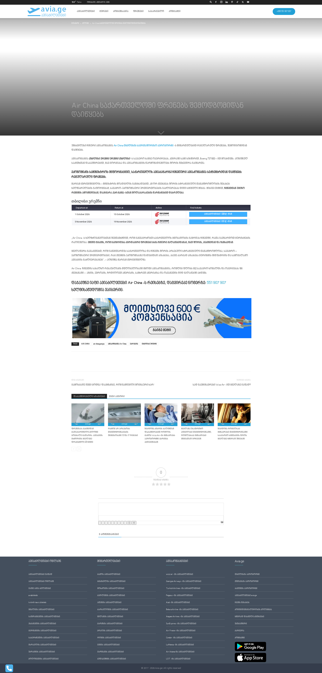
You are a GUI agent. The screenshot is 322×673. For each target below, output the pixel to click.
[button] (210, 2)
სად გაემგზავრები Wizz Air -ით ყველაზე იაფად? (222, 384)
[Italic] (103, 523)
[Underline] (106, 523)
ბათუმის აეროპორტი (246, 588)
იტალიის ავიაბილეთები (41, 609)
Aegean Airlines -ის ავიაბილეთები (183, 616)
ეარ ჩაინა (134, 344)
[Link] (125, 523)
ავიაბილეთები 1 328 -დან (218, 214)
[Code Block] (122, 523)
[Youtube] (248, 2)
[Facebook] (215, 2)
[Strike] (109, 523)
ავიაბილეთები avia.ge (246, 595)
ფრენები (138, 11)
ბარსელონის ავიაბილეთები (112, 609)
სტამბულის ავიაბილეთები (111, 581)
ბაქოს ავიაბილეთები (108, 574)
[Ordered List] (112, 523)
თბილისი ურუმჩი (149, 344)
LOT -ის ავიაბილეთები (178, 659)
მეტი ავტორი (117, 396)
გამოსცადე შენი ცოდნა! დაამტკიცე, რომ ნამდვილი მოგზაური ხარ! (112, 384)
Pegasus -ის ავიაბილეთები (179, 595)
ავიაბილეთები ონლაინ (41, 581)
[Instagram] (221, 2)
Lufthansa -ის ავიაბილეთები (180, 645)
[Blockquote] (119, 523)
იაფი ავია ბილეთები (40, 588)
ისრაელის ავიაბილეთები (42, 645)
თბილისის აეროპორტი (247, 574)
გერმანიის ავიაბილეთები (42, 631)
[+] (134, 523)
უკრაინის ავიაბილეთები (42, 652)
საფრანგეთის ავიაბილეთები (44, 616)
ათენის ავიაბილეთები (109, 602)
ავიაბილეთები (86, 11)
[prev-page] (73, 449)
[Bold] (99, 523)
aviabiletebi (33, 595)
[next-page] (79, 449)
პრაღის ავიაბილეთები (109, 631)
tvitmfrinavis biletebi (37, 602)
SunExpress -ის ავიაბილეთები (181, 624)
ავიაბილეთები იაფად (40, 574)
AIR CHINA (85, 344)
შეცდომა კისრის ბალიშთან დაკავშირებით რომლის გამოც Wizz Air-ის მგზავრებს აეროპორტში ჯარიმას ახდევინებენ (160, 436)
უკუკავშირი (241, 624)
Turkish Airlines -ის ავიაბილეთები (183, 588)
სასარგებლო (156, 11)
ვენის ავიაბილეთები (108, 645)
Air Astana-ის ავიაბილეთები (180, 652)
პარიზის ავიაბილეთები (109, 624)
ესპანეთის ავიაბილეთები (42, 624)
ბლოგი (85, 23)
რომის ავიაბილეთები (109, 638)
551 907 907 (216, 283)
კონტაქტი (174, 11)
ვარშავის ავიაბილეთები (110, 652)
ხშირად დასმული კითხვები (249, 616)
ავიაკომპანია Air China (117, 344)
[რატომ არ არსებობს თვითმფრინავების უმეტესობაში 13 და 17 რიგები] (124, 414)
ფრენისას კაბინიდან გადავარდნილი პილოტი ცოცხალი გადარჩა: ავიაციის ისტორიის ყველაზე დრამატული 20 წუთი (87, 436)
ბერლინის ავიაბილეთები (111, 595)
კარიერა (239, 631)
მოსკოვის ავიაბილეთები (110, 588)
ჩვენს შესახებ (242, 602)
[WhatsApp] (90, 364)
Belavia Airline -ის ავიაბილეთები (182, 609)
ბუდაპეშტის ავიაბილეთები (111, 659)
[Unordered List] (115, 523)
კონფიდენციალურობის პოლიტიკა (253, 609)
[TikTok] (237, 2)
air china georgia (98, 344)
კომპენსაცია (120, 11)
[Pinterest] (231, 2)
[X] (242, 2)
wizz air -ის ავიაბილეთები (179, 574)
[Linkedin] (226, 2)
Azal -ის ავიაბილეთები (178, 602)
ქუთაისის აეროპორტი (246, 581)
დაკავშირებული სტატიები (89, 396)
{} (129, 523)
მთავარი (75, 23)
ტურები (103, 11)
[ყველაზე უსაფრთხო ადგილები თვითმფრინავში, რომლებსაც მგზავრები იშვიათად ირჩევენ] (197, 414)
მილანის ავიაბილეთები (110, 616)
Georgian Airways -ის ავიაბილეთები (183, 581)
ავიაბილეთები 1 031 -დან (218, 221)
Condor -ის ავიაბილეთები (179, 638)
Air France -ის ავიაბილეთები (180, 631)
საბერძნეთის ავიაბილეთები (44, 638)
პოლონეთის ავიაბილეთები (44, 659)
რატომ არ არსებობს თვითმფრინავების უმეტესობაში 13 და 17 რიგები (123, 432)
